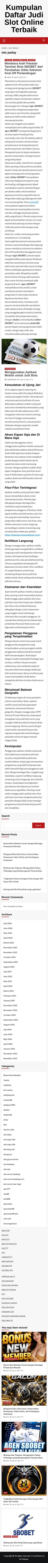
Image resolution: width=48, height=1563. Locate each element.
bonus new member (10, 1285)
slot (3, 1252)
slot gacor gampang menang (13, 1316)
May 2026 (7, 933)
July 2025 (7, 971)
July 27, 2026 (16, 1417)
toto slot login (7, 1298)
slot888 (6, 1199)
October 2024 (9, 1015)
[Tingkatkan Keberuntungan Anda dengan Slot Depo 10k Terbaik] (24, 1481)
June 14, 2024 (24, 379)
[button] (4, 40)
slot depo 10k (9, 1139)
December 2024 (10, 1005)
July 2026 (7, 923)
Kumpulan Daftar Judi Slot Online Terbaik (24, 18)
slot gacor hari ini (10, 1159)
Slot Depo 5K (9, 1149)
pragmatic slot (8, 1311)
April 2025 (7, 986)
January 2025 (9, 1000)
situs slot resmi (8, 1307)
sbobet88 (32, 60)
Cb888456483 (12, 379)
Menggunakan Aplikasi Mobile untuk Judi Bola (21, 373)
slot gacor (7, 1154)
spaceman (7, 1204)
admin (9, 77)
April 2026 (7, 938)
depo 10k (6, 1230)
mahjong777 (7, 1257)
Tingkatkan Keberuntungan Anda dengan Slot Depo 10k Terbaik (23, 880)
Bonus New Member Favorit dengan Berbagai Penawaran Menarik (22, 844)
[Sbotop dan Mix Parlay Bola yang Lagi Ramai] (24, 1524)
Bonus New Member (12, 1075)
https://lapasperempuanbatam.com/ (22, 535)
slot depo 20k (9, 1144)
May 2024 (7, 1039)
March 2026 (8, 943)
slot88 (6, 1194)
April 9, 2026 (18, 77)
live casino (7, 1090)
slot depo (7, 1134)
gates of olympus (9, 1289)
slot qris (6, 1169)
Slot (5, 1125)
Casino (6, 1080)
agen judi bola (7, 1261)
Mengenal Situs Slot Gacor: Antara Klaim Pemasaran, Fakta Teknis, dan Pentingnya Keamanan (21, 857)
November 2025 (10, 952)
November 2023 (10, 1058)
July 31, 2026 (16, 1370)
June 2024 (7, 1034)
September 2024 (10, 1020)
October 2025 (9, 957)
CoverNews (37, 1556)
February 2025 (9, 996)
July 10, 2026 (16, 1504)
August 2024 (9, 1025)
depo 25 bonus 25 (9, 1243)
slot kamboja (8, 1164)
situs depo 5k (7, 1320)
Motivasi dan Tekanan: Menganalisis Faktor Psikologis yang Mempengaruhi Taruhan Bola (22, 869)
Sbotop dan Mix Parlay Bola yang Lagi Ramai (22, 889)
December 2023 (10, 1053)
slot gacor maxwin (9, 1302)
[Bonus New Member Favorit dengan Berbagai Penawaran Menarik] (24, 1347)
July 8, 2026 (15, 1545)
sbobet (24, 60)
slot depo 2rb (7, 1270)
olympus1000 (9, 1105)
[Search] (43, 40)
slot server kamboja (11, 1174)
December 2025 (10, 947)
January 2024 (9, 1049)
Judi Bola (8, 60)
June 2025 (7, 976)
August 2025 (9, 967)
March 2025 (8, 991)
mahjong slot (9, 1095)
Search (6, 816)
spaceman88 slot (10, 1214)
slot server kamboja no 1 (13, 1179)
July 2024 (7, 1029)
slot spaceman (8, 1280)
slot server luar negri (12, 1184)
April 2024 (7, 1044)
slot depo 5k (7, 1265)
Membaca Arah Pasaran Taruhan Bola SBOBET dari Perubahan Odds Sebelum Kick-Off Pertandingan (24, 68)
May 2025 (7, 981)
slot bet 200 (8, 1130)
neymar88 (17, 60)
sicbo (5, 1120)
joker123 (5, 1239)
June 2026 (7, 928)
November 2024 (10, 1010)
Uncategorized (10, 369)
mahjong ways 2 (8, 1276)
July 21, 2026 (16, 1460)
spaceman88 (8, 1209)
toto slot (7, 1219)
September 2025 (10, 962)
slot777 (6, 1189)
